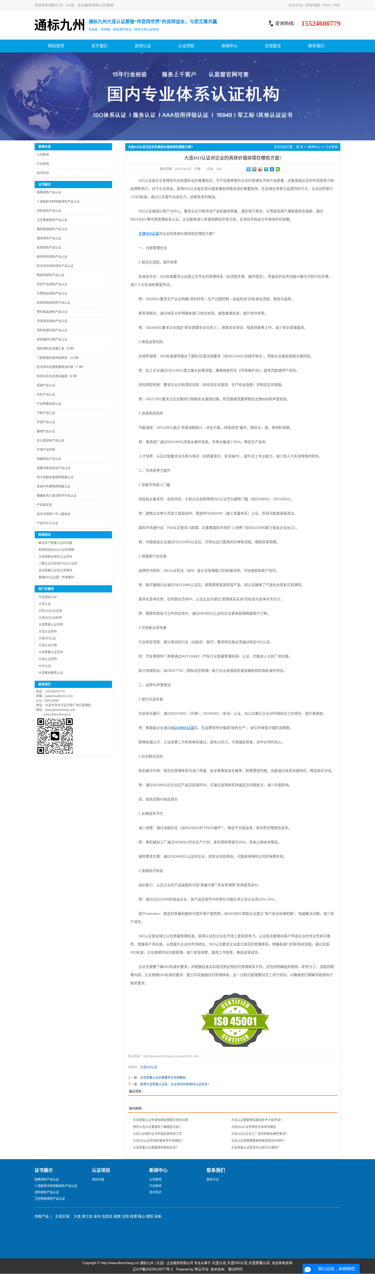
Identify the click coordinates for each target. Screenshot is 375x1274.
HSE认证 (45, 666)
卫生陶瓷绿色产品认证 (52, 220)
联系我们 (316, 46)
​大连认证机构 (48, 659)
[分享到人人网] (272, 169)
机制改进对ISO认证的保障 (56, 550)
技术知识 (43, 173)
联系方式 (213, 1179)
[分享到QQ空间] (254, 169)
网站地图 (313, 5)
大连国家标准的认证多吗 (55, 557)
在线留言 (273, 46)
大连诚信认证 (48, 597)
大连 (77, 1216)
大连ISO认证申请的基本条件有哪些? (158, 1141)
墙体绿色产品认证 (49, 238)
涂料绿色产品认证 (49, 211)
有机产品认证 (46, 394)
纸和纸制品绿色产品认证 (53, 303)
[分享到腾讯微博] (266, 169)
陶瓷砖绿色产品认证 (50, 275)
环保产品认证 (46, 422)
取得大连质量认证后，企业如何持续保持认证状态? (174, 1084)
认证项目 (186, 46)
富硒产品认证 (46, 431)
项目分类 (98, 1179)
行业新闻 (43, 164)
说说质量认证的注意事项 (55, 570)
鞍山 (141, 1216)
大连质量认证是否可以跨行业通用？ (255, 1147)
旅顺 (117, 1216)
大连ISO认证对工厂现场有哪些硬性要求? (259, 1134)
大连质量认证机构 (51, 624)
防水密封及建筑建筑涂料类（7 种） (61, 367)
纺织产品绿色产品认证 (52, 284)
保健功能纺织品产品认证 (53, 468)
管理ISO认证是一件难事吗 (56, 577)
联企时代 (235, 1269)
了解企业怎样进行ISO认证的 (58, 563)
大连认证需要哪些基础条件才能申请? (256, 1120)
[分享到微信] (278, 169)
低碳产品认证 (46, 385)
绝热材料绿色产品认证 (52, 257)
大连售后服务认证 (51, 673)
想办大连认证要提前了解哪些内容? (157, 1127)
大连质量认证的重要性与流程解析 (163, 1077)
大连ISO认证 (47, 638)
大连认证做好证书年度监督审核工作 (157, 1134)
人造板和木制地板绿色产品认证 (58, 201)
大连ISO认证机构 (50, 618)
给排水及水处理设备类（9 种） (58, 376)
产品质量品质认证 (49, 404)
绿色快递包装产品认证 (52, 330)
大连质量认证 (259, 1263)
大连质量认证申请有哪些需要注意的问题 (160, 1120)
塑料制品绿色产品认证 (52, 312)
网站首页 (56, 46)
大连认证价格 (48, 645)
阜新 (157, 1216)
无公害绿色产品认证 (50, 440)
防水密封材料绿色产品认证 (55, 266)
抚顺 (133, 1216)
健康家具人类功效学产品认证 (57, 496)
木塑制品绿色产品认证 (52, 293)
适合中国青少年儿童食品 (53, 514)
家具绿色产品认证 (49, 247)
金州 (97, 1216)
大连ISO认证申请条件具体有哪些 (253, 1127)
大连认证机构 (48, 631)
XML (337, 5)
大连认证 (45, 604)
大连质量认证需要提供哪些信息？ (156, 1147)
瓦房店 (107, 1216)
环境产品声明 (46, 450)
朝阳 (149, 1216)
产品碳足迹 (44, 505)
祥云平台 (201, 1269)
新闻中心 (229, 46)
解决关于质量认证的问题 (55, 543)
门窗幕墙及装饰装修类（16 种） (59, 358)
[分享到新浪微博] (260, 169)
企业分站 (295, 5)
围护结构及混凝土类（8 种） (56, 348)
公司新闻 (43, 154)
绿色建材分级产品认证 (52, 339)
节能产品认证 (46, 413)
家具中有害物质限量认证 (53, 486)
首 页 (299, 147)
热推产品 (41, 1216)
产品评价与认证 (47, 523)
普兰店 (87, 1216)
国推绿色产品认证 (49, 192)
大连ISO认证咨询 (50, 611)
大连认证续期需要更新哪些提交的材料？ (258, 1141)
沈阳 (125, 1216)
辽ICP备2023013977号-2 (153, 1269)
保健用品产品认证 (49, 459)
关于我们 (99, 46)
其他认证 (143, 46)
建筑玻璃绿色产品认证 (52, 229)
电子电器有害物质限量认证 (55, 477)
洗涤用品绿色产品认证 (52, 321)
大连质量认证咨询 (51, 652)
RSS (326, 5)
